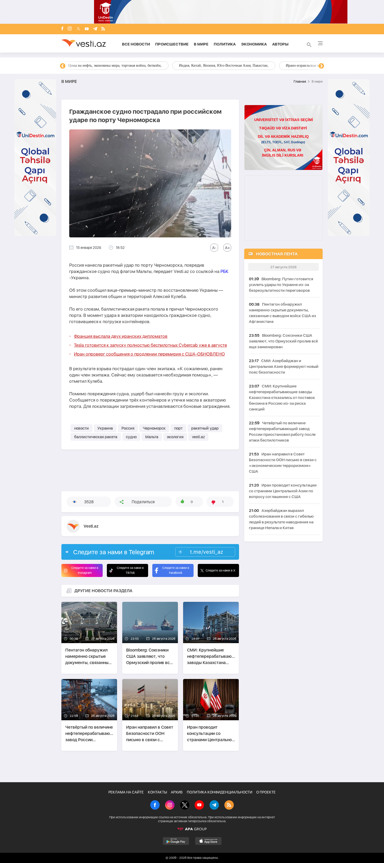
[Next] (321, 66)
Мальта (151, 437)
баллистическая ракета (95, 437)
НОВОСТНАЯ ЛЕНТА (277, 254)
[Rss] (103, 29)
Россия (127, 428)
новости (81, 428)
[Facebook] (62, 29)
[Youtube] (87, 29)
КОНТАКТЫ (157, 792)
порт (178, 428)
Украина (105, 428)
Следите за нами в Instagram (84, 570)
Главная (300, 81)
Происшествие (172, 44)
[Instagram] (70, 29)
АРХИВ (177, 792)
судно (131, 437)
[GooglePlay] (176, 841)
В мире (201, 44)
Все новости (136, 44)
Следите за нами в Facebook (175, 570)
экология (175, 437)
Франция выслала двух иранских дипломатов (120, 336)
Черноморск (154, 428)
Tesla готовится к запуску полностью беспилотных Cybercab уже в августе (150, 345)
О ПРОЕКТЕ (266, 792)
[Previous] (63, 66)
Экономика (254, 44)
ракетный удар (205, 428)
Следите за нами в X (220, 570)
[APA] (192, 829)
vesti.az (198, 437)
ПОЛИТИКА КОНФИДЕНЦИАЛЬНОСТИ (219, 792)
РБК (224, 271)
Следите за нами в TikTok (130, 570)
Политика (225, 44)
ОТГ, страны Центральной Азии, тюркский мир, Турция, (113, 65)
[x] (78, 29)
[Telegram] (95, 29)
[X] (184, 805)
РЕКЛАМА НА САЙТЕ (126, 792)
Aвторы (280, 44)
